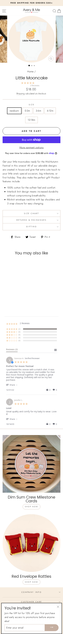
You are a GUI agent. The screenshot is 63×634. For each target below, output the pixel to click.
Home (30, 71)
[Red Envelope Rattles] (31, 543)
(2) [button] (19, 329)
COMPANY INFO (31, 592)
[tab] (12, 350)
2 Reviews (34, 85)
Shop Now (31, 506)
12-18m (31, 120)
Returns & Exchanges (31, 220)
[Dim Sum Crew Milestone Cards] (31, 464)
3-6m (38, 110)
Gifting (31, 226)
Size (31, 104)
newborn (14, 110)
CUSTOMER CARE (31, 601)
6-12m (50, 110)
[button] (12, 384)
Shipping (20, 93)
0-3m (27, 110)
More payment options (31, 147)
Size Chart (31, 213)
